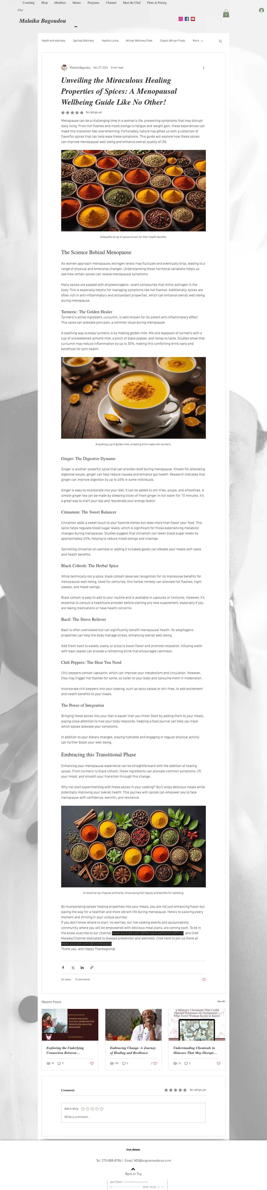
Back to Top (133, 1174)
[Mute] (159, 1187)
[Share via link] (92, 967)
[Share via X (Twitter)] (72, 967)
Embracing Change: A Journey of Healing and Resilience (133, 1050)
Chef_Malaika (133, 1149)
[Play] (111, 1187)
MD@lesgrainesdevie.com (152, 1161)
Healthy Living (110, 40)
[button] (226, 13)
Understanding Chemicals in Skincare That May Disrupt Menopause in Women (194, 1050)
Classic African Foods (172, 40)
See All (221, 1001)
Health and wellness (53, 40)
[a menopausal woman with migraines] (70, 1025)
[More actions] (203, 67)
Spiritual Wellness (83, 40)
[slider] (163, 1187)
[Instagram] (181, 19)
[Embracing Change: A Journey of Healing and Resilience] (133, 1025)
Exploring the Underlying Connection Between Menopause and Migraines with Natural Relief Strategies (70, 1050)
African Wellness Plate (139, 40)
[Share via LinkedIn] (82, 967)
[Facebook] (187, 19)
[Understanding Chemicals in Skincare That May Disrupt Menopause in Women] (197, 1025)
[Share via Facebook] (63, 967)
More (196, 40)
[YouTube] (193, 19)
